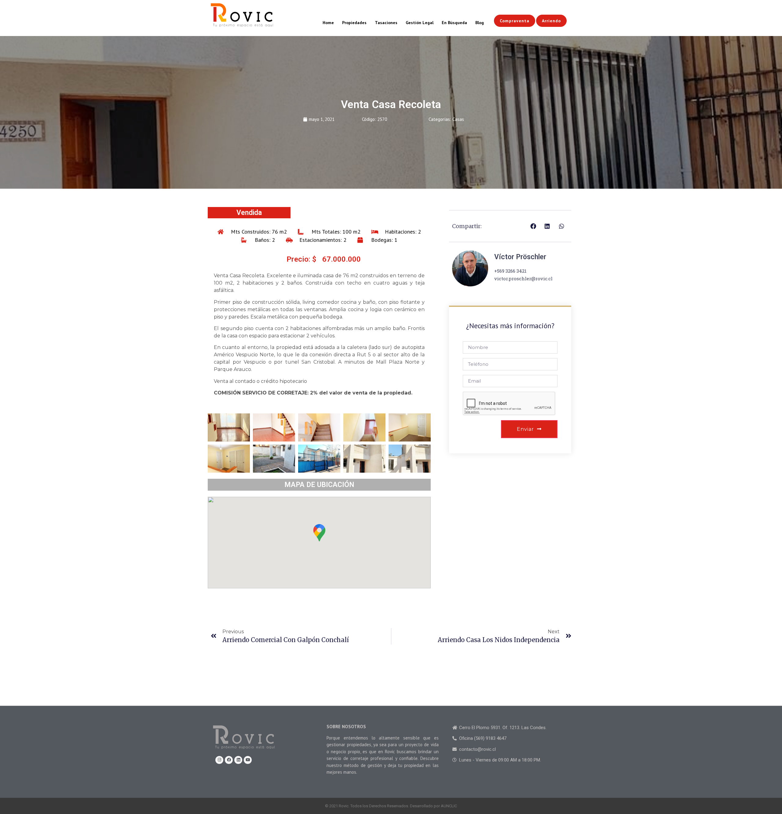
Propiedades (354, 22)
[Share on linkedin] (547, 226)
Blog (479, 22)
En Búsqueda (454, 22)
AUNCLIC (449, 806)
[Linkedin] (238, 760)
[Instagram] (219, 760)
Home (328, 22)
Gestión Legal (419, 22)
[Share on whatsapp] (561, 226)
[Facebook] (229, 760)
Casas (458, 119)
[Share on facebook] (533, 226)
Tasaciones (386, 22)
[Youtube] (248, 760)
